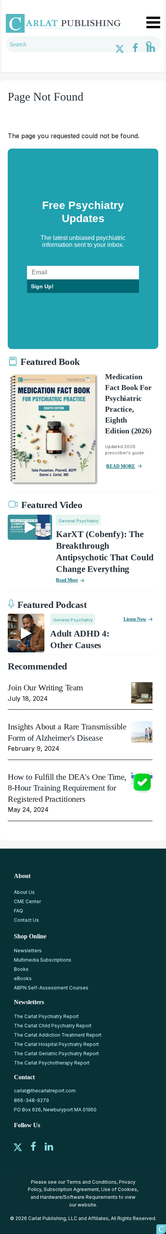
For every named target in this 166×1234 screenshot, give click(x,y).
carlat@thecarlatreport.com (45, 1091)
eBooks (23, 978)
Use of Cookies (119, 1189)
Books (21, 969)
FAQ (18, 911)
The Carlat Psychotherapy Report (52, 1063)
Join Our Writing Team (45, 687)
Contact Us (26, 920)
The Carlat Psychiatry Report (46, 1016)
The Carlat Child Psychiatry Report (52, 1026)
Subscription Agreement (71, 1189)
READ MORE (120, 466)
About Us (24, 892)
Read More (67, 580)
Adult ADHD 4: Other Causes (80, 639)
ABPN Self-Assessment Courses (51, 988)
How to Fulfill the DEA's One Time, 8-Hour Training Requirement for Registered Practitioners (67, 788)
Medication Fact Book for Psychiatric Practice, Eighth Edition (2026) (128, 403)
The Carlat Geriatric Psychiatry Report (56, 1053)
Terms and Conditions (91, 1182)
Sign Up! (42, 286)
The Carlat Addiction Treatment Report (58, 1035)
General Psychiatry (78, 521)
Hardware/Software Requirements (79, 1197)
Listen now (135, 619)
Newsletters (28, 950)
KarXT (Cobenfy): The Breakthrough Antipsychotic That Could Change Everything (104, 551)
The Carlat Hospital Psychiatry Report (56, 1044)
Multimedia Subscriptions (42, 960)
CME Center (27, 901)
